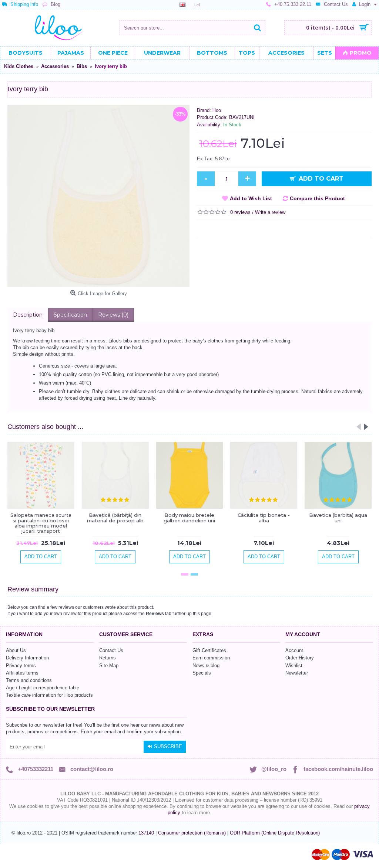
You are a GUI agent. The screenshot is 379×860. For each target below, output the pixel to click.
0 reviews (240, 212)
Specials (201, 673)
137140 (146, 833)
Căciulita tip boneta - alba (264, 517)
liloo (216, 110)
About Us (16, 650)
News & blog (205, 665)
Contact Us (111, 650)
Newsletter (296, 673)
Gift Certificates (209, 650)
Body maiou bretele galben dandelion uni (189, 517)
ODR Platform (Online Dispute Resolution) (275, 833)
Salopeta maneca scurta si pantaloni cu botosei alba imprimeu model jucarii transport (40, 523)
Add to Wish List (251, 198)
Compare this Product (317, 198)
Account (294, 650)
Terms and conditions (29, 680)
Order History (299, 658)
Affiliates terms (22, 673)
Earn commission (211, 658)
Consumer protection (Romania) (192, 833)
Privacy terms (21, 665)
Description (28, 314)
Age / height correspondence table (42, 687)
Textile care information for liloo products (49, 695)
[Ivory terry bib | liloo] (98, 196)
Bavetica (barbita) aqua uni (338, 517)
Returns (107, 658)
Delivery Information (27, 658)
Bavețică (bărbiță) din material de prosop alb (115, 517)
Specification (70, 314)
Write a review (270, 212)
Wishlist (293, 665)
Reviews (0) (113, 314)
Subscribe (168, 746)
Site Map (108, 665)
